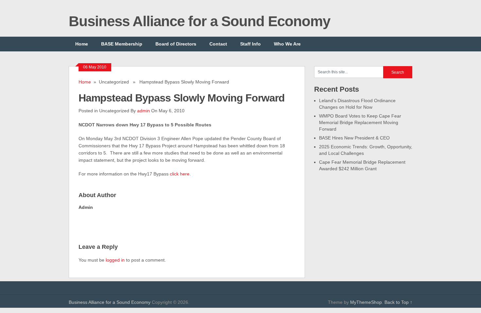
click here (179, 173)
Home (81, 43)
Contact (218, 43)
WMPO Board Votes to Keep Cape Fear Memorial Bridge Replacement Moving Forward (360, 122)
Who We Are (287, 43)
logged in (115, 260)
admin (143, 110)
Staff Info (250, 43)
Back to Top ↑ (398, 302)
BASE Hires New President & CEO (354, 137)
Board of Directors (175, 43)
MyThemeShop (366, 302)
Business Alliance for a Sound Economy (199, 21)
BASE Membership (121, 43)
